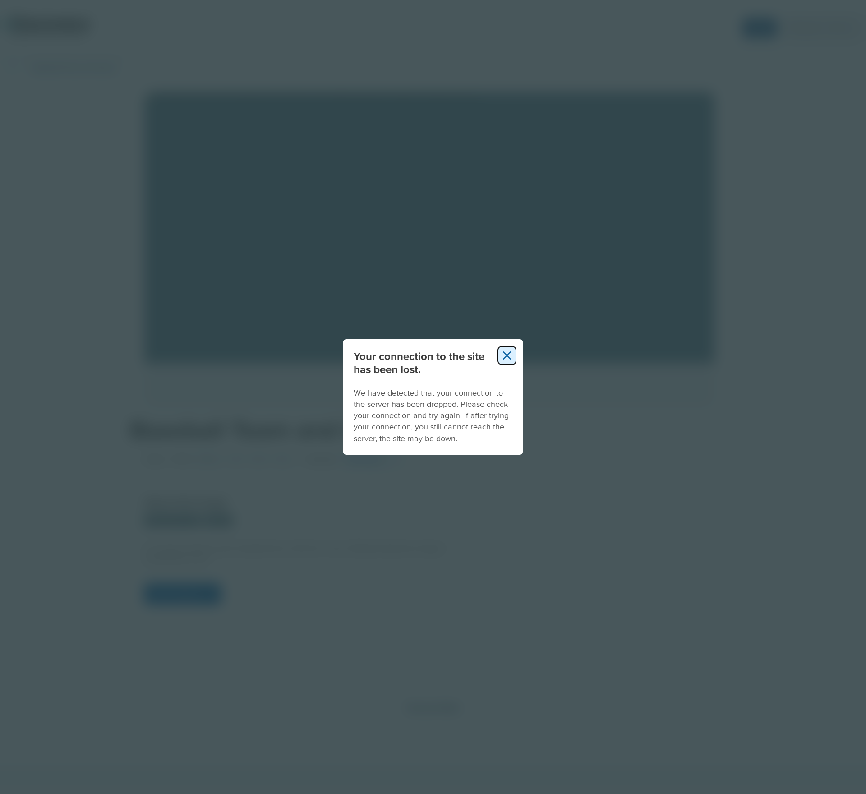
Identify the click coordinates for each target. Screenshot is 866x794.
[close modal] (507, 355)
